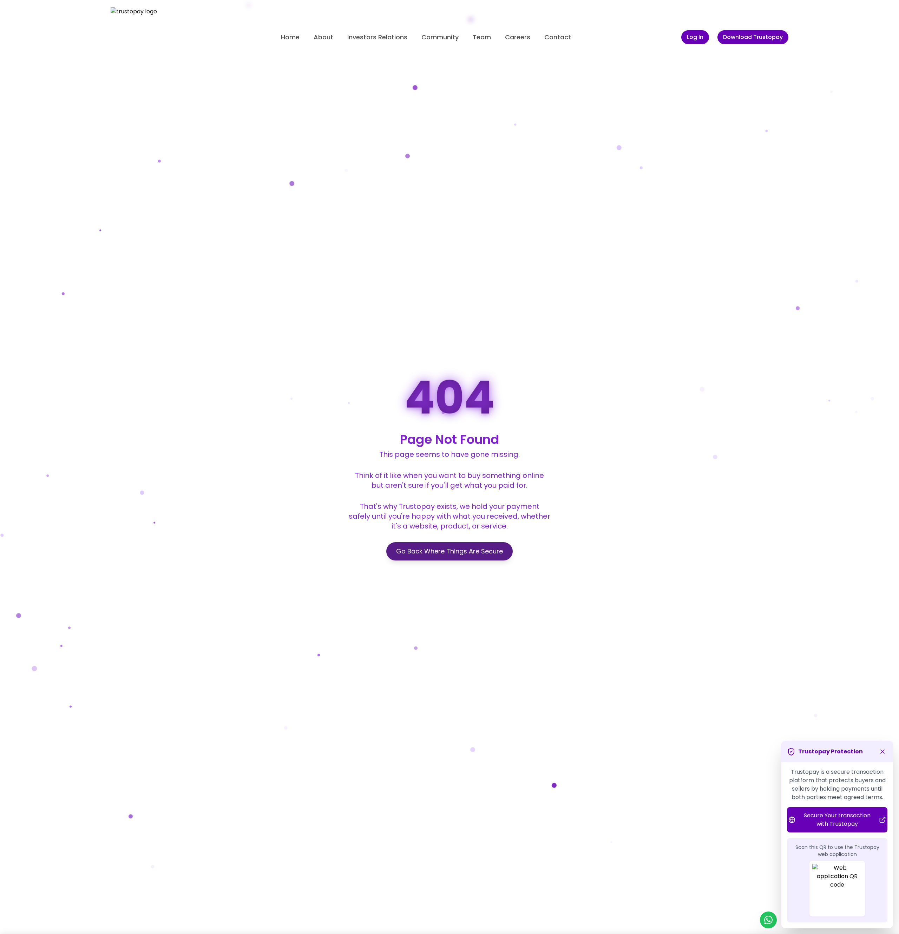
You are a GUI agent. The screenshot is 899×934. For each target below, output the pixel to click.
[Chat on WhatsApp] (768, 920)
